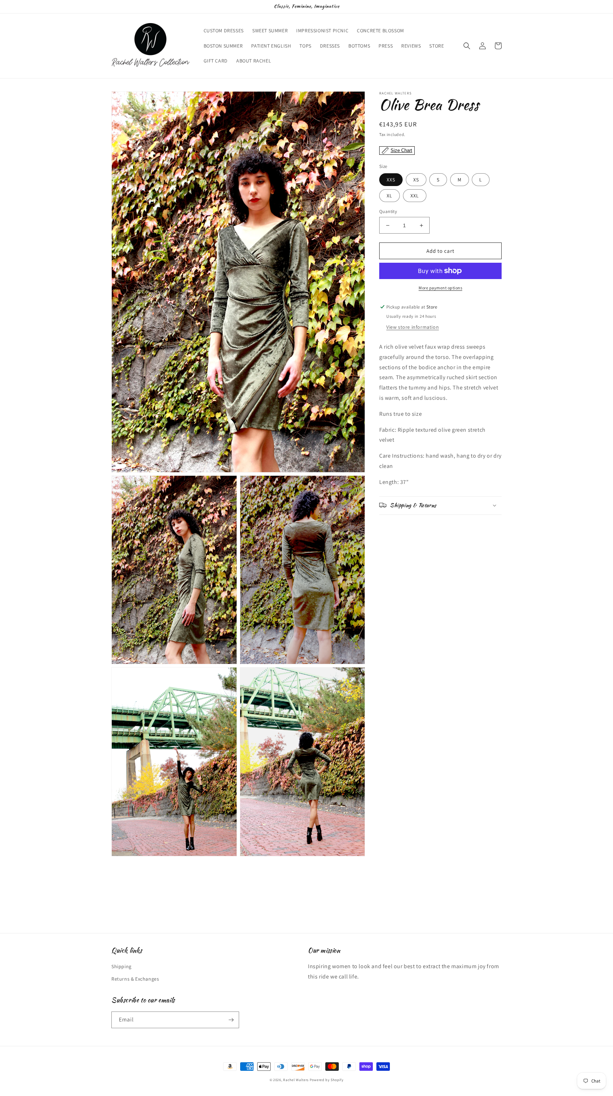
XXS (391, 179)
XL (389, 195)
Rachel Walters (296, 1080)
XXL (414, 195)
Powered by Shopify (327, 1080)
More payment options (440, 287)
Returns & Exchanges (135, 979)
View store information (412, 327)
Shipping (121, 966)
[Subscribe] (231, 1020)
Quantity (388, 211)
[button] (467, 46)
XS (416, 179)
